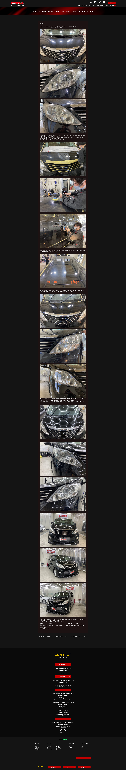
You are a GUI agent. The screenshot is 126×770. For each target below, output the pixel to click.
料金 (93, 5)
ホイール (48, 751)
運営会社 (36, 750)
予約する (111, 2)
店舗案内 (97, 5)
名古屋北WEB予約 (63, 676)
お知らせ (43, 17)
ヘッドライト (58, 750)
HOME (79, 5)
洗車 (47, 747)
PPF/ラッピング (58, 751)
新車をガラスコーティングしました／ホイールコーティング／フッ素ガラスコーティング (53, 636)
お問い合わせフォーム (63, 664)
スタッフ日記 (83, 747)
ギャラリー (70, 747)
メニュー (90, 5)
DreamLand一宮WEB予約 (63, 690)
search (115, 5)
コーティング (49, 746)
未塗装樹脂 (58, 747)
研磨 (47, 748)
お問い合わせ (106, 5)
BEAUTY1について (85, 5)
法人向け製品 (112, 5)
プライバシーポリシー (38, 751)
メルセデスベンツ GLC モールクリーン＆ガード (79, 636)
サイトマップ (37, 753)
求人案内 (101, 5)
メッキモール (58, 746)
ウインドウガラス (50, 749)
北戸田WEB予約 (63, 719)
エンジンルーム (58, 748)
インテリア (48, 750)
